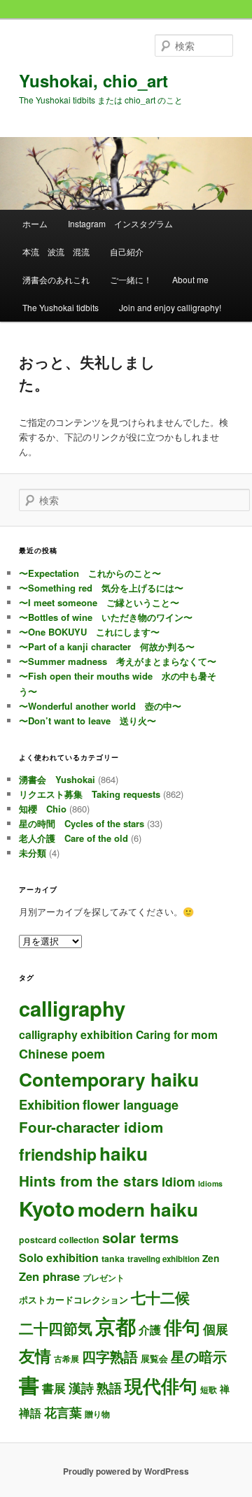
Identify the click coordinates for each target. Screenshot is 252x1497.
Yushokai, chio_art (93, 80)
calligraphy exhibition (76, 1034)
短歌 (208, 1389)
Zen (210, 1258)
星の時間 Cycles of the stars (81, 823)
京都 (115, 1325)
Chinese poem (62, 1054)
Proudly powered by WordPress (126, 1471)
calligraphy (72, 1008)
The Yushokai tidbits (60, 307)
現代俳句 (161, 1385)
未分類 (32, 852)
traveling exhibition (163, 1259)
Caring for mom (177, 1034)
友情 (35, 1355)
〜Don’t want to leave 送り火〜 (87, 720)
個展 (215, 1329)
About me (190, 279)
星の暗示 (199, 1356)
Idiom (178, 1181)
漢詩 (81, 1387)
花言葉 (63, 1412)
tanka (113, 1258)
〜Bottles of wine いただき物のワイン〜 (105, 617)
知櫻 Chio (42, 808)
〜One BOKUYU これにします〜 (89, 631)
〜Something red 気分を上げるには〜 (101, 587)
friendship (58, 1154)
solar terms (140, 1237)
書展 (54, 1388)
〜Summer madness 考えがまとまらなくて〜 (117, 661)
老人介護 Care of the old (73, 838)
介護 (150, 1329)
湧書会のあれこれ (56, 279)
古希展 (66, 1359)
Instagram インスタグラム (120, 223)
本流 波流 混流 (56, 251)
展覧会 (154, 1358)
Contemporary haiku (109, 1079)
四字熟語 (110, 1356)
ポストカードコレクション (73, 1299)
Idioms (210, 1183)
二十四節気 (55, 1328)
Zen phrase (49, 1276)
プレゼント (104, 1278)
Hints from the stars (89, 1180)
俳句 (182, 1326)
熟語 (109, 1388)
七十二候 (160, 1297)
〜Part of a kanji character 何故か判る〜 (107, 646)
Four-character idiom (91, 1127)
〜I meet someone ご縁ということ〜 (99, 602)
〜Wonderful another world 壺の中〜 (100, 705)
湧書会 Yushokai (57, 779)
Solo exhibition (59, 1257)
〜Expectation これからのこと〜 (90, 573)
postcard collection (59, 1239)
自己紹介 (127, 251)
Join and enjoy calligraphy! (170, 307)
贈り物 (97, 1414)
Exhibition (49, 1104)
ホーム (35, 223)
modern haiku (138, 1209)
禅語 (30, 1413)
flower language (130, 1105)
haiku (123, 1153)
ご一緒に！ (131, 279)
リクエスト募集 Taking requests (89, 794)
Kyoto (47, 1208)
